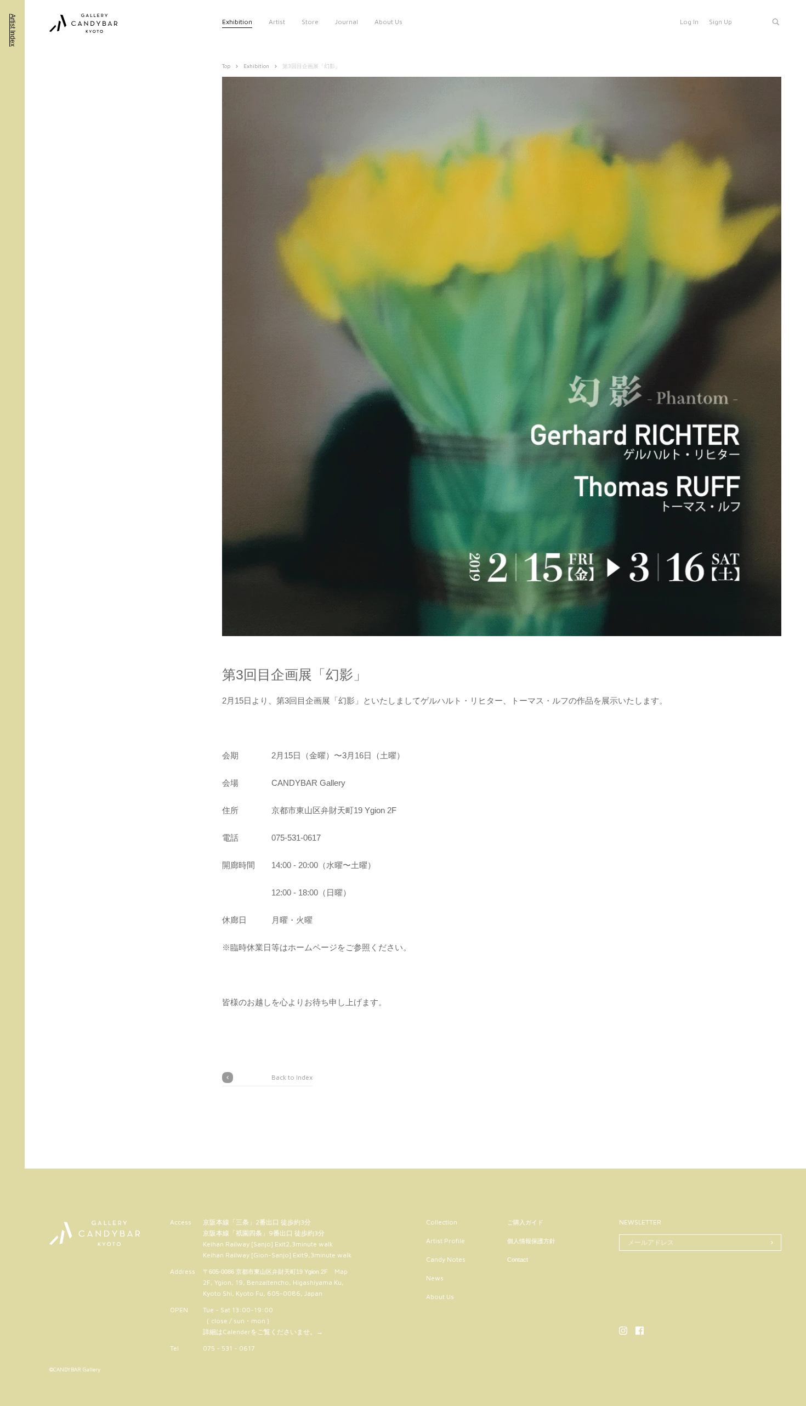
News (435, 1278)
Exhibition (237, 22)
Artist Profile (445, 1241)
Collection (441, 1222)
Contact (517, 1259)
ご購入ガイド (525, 1222)
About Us (388, 22)
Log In (689, 22)
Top (226, 66)
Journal (346, 22)
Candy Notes (446, 1259)
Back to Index (292, 1077)
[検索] (775, 21)
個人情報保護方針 (531, 1241)
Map (341, 1271)
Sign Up (720, 22)
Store (310, 22)
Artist (277, 22)
